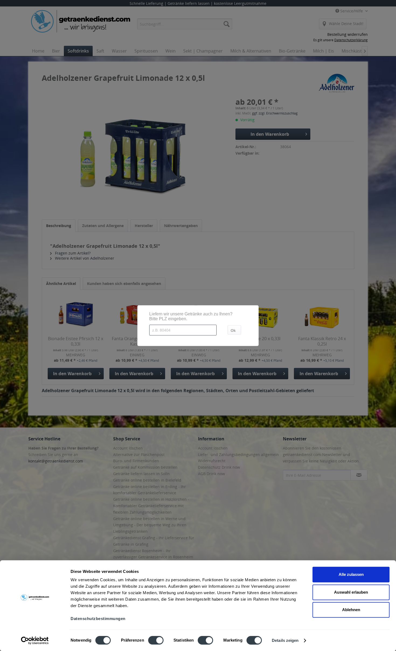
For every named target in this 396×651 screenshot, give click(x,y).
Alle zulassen (351, 574)
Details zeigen (285, 640)
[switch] (156, 640)
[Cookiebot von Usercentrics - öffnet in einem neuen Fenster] (34, 640)
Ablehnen (351, 609)
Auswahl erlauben (351, 592)
